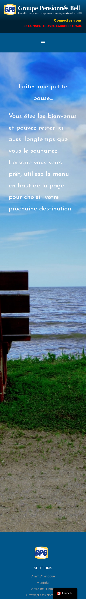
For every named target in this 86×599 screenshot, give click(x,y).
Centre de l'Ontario (43, 589)
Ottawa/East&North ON (43, 595)
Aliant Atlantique (43, 576)
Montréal (43, 583)
